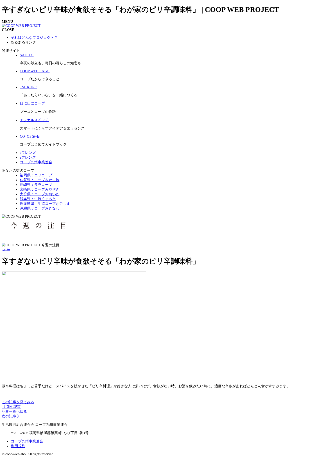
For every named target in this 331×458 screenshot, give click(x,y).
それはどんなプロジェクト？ (34, 37)
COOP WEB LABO (35, 71)
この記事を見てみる (18, 402)
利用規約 (18, 446)
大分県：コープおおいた (39, 194)
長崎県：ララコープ (36, 185)
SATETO (27, 55)
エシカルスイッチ (34, 120)
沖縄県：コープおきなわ (39, 208)
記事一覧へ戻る (14, 411)
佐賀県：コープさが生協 (39, 180)
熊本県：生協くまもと (38, 199)
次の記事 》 (11, 416)
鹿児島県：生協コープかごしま (45, 203)
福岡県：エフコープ (36, 175)
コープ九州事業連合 (36, 162)
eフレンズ (28, 153)
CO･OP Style (29, 136)
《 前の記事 (11, 407)
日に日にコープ (32, 103)
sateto (6, 249)
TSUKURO (28, 87)
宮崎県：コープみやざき (39, 189)
